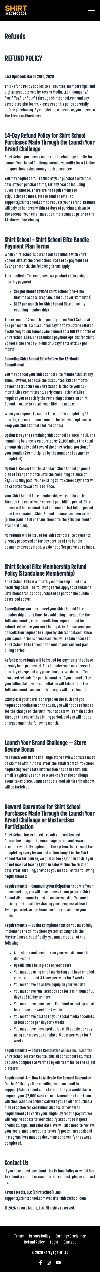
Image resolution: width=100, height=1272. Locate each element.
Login (54, 1242)
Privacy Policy (39, 1236)
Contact (69, 1242)
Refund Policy (34, 1242)
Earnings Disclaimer (71, 1236)
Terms (19, 1236)
